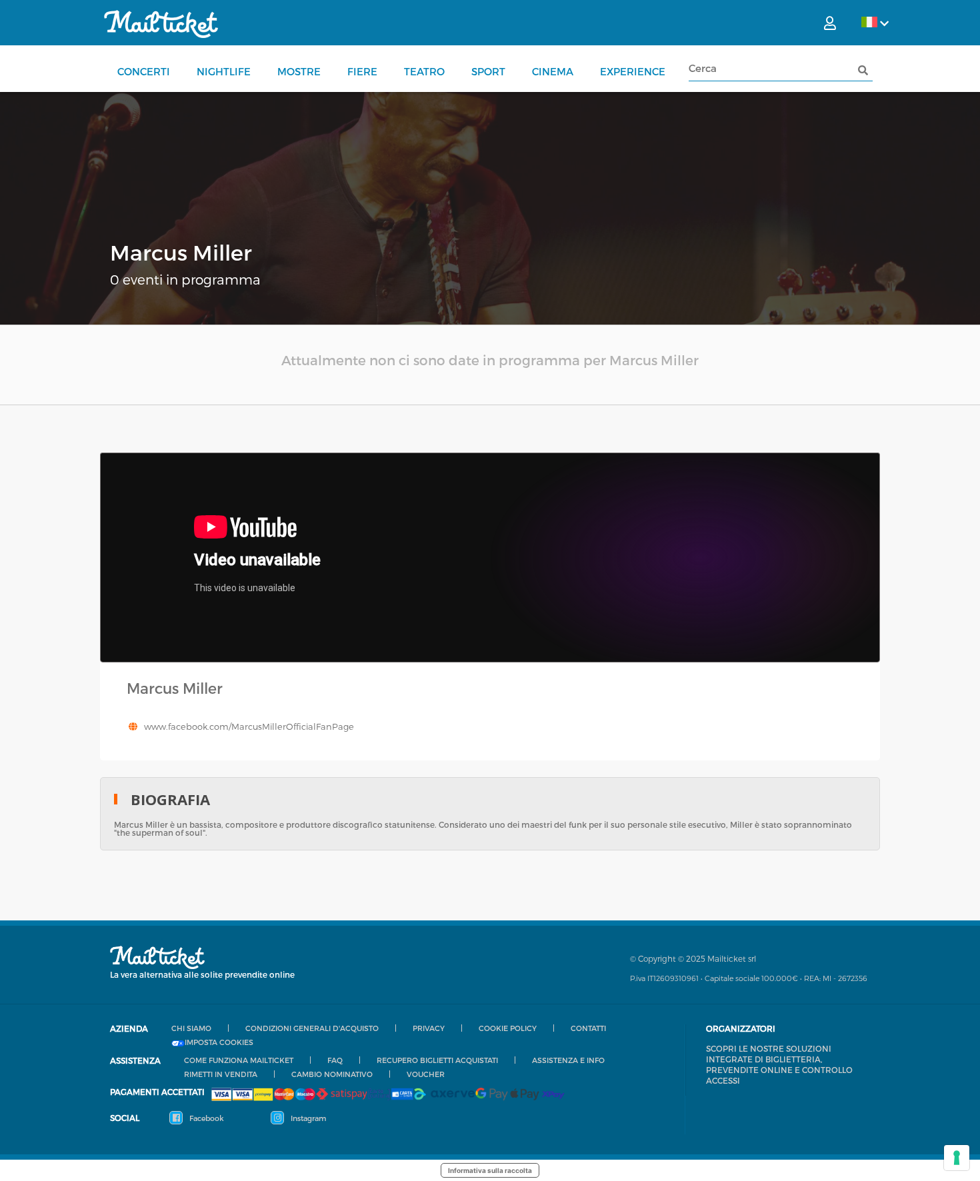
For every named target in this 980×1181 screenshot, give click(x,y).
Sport (488, 71)
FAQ (335, 1060)
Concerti (143, 71)
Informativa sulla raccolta (490, 1170)
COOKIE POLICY (508, 1028)
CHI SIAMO (191, 1028)
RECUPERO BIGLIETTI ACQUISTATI (437, 1060)
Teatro (424, 71)
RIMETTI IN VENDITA (220, 1074)
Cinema (552, 71)
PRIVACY (429, 1028)
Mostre (299, 71)
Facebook (205, 1118)
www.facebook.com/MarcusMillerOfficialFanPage (249, 726)
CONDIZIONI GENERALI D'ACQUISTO (312, 1028)
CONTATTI (588, 1028)
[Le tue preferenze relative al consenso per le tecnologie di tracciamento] (956, 1157)
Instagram (307, 1118)
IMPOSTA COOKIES (219, 1042)
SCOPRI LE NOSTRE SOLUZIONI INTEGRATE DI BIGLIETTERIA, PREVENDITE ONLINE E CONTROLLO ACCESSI (779, 1064)
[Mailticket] (161, 24)
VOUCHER (426, 1074)
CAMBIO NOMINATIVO (332, 1074)
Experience (632, 71)
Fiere (362, 71)
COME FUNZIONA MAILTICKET (238, 1060)
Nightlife (224, 71)
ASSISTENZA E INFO (568, 1060)
